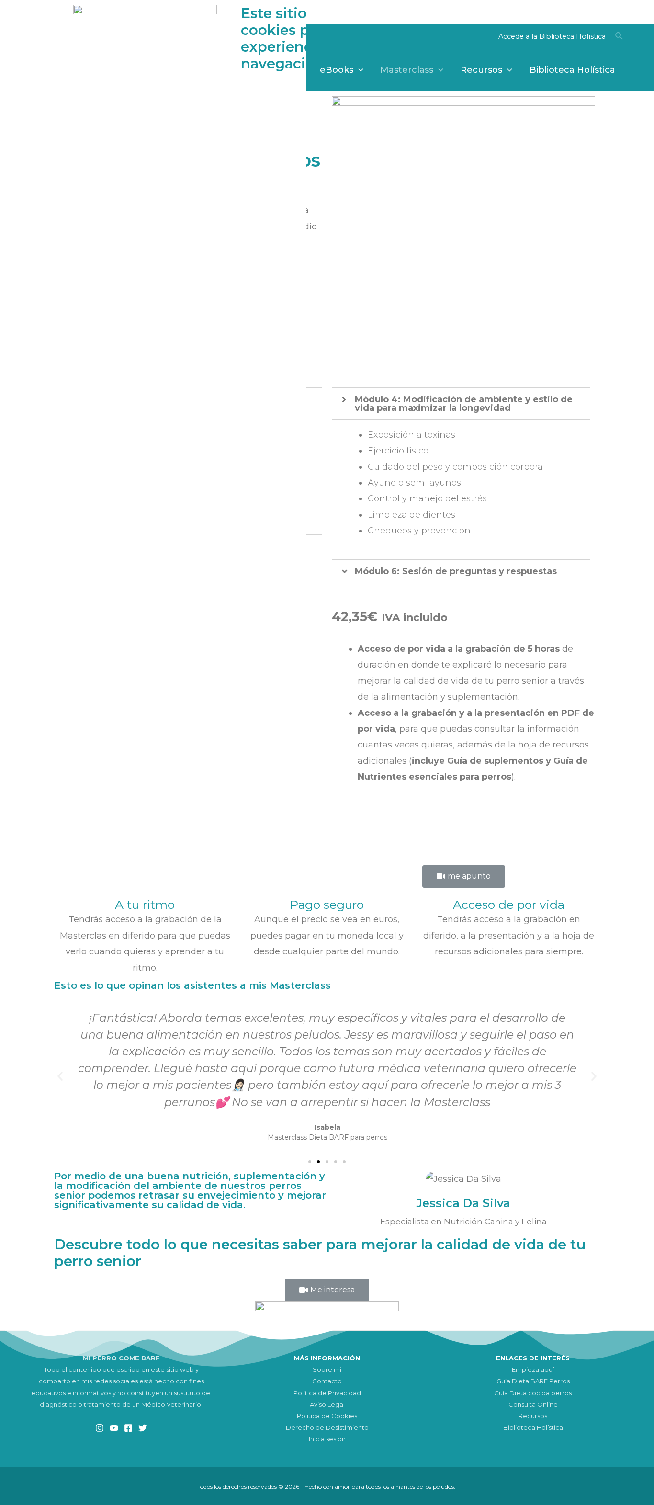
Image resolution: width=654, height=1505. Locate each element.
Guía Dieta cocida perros (533, 1393)
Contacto (327, 1381)
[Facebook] (128, 1428)
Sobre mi (327, 1369)
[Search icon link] (619, 37)
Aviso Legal (327, 1404)
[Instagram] (99, 1428)
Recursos (533, 1416)
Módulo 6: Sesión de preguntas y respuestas (456, 571)
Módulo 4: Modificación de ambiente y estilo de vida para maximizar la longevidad (464, 403)
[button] (463, 876)
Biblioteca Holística (533, 1427)
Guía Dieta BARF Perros (533, 1381)
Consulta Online (533, 1404)
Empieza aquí (533, 1369)
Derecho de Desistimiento (327, 1427)
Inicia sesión (327, 1439)
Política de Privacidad (327, 1393)
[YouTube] (114, 1428)
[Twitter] (142, 1428)
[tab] (461, 403)
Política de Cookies (327, 1416)
